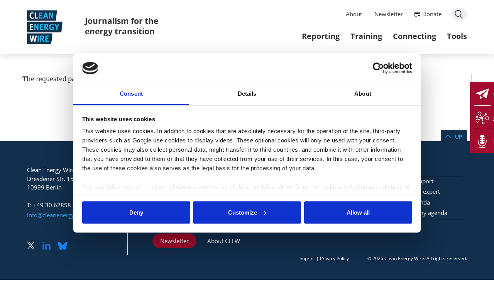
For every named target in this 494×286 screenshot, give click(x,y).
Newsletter (388, 14)
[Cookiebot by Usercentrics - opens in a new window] (378, 68)
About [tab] (362, 93)
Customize (242, 212)
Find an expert (421, 191)
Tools (457, 36)
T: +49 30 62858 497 (55, 205)
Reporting (321, 36)
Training (366, 36)
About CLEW (223, 241)
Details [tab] (247, 93)
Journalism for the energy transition (121, 26)
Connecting (414, 36)
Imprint (307, 258)
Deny (136, 212)
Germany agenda (424, 213)
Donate (432, 14)
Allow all (358, 212)
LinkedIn (49, 246)
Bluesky (65, 246)
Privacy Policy (334, 258)
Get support (417, 181)
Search (459, 14)
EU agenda (416, 202)
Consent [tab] (131, 93)
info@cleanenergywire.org (61, 215)
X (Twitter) (34, 246)
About (354, 14)
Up (458, 136)
